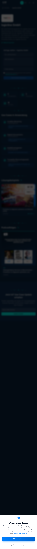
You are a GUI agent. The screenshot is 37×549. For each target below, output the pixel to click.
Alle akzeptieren (18, 539)
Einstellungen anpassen (20, 545)
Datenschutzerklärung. (20, 533)
